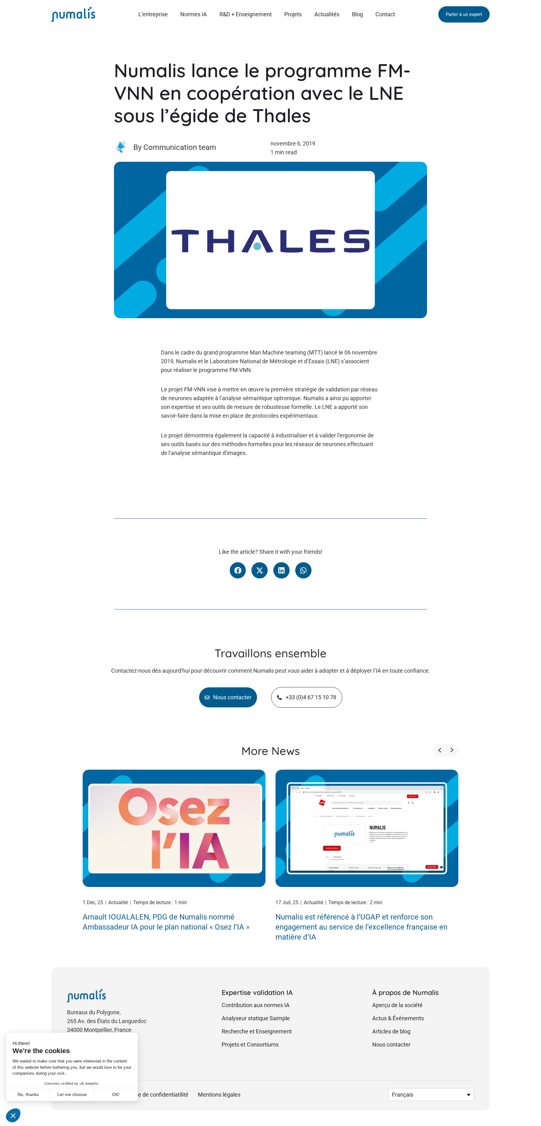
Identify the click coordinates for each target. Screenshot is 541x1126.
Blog (357, 14)
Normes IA (193, 14)
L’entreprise (153, 14)
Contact (385, 14)
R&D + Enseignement (245, 14)
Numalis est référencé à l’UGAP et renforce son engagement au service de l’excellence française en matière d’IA (361, 927)
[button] (464, 14)
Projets (293, 14)
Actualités (326, 14)
